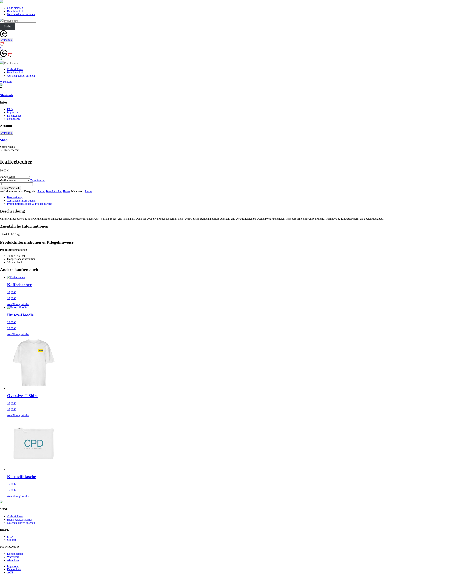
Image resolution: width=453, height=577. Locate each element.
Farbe (4, 176)
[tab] (230, 197)
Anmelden (6, 40)
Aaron (41, 191)
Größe (4, 180)
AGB (10, 572)
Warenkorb (13, 556)
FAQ (10, 109)
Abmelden (13, 560)
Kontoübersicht (15, 553)
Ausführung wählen (18, 304)
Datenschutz (14, 115)
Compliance (14, 118)
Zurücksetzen (37, 180)
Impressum (13, 112)
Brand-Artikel (15, 11)
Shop (4, 140)
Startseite (6, 95)
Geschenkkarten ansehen (21, 14)
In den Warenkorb (10, 188)
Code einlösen (15, 7)
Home (66, 191)
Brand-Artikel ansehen (19, 519)
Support (11, 539)
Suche (7, 26)
